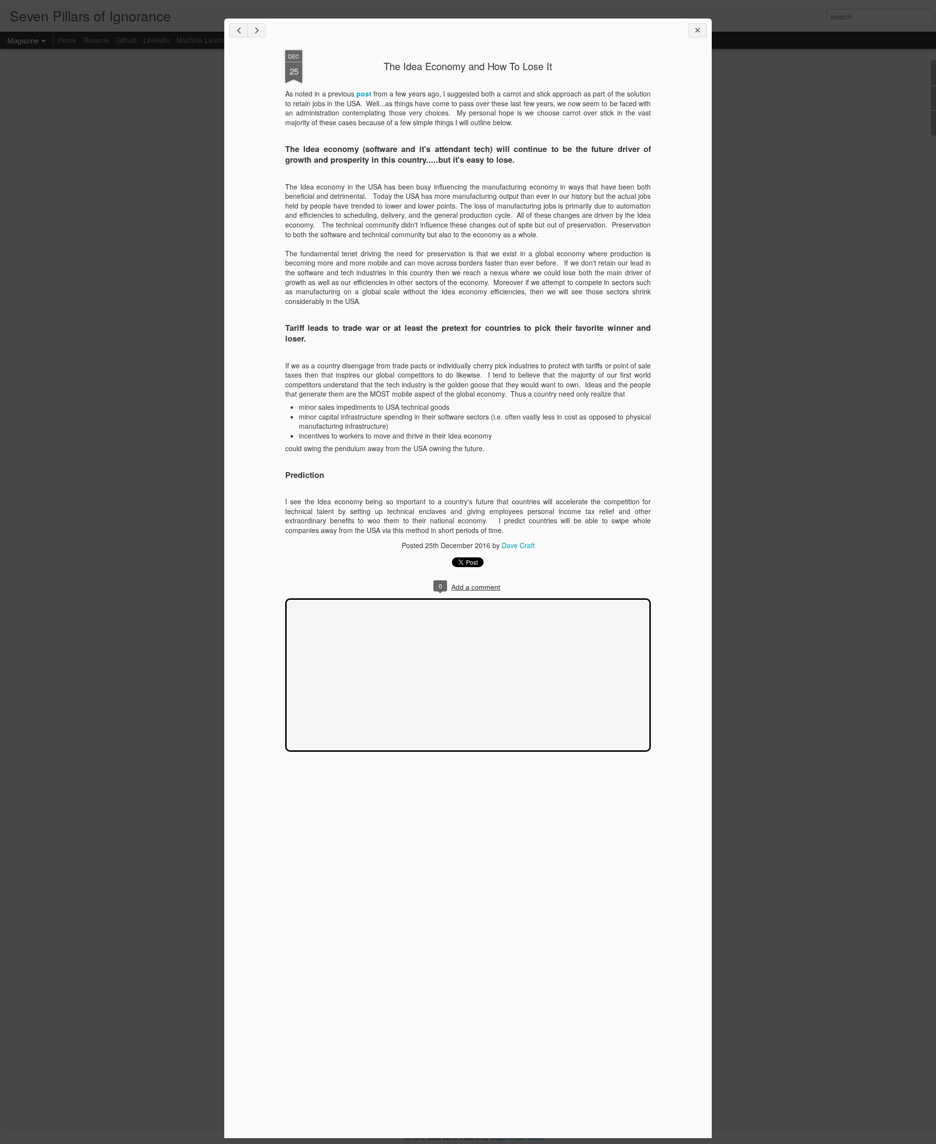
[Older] (256, 30)
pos (362, 93)
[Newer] (238, 30)
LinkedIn (156, 40)
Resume (96, 40)
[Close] (697, 30)
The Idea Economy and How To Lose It (468, 66)
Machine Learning (204, 40)
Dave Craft (518, 545)
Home (67, 40)
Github (126, 40)
